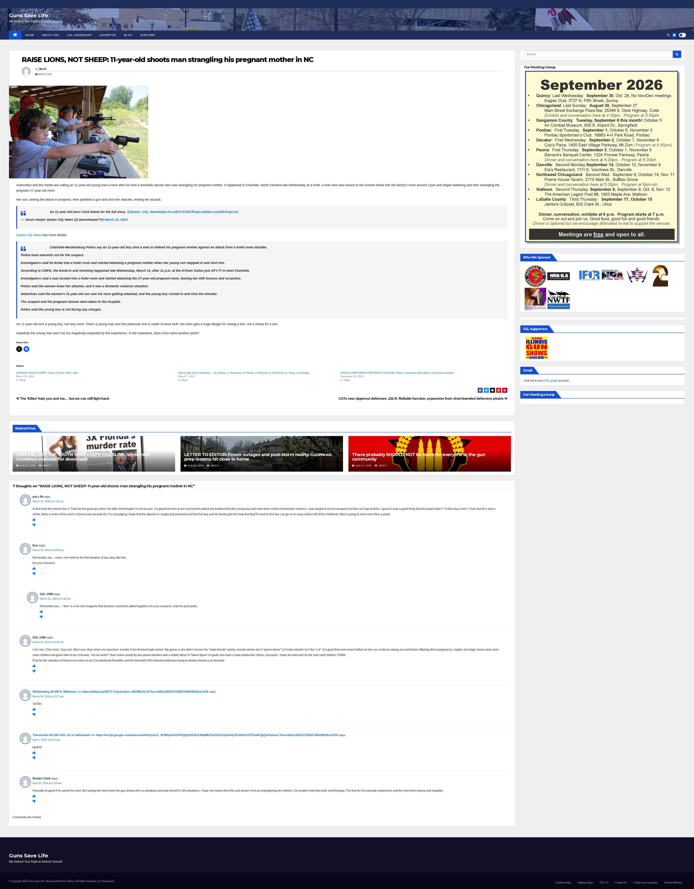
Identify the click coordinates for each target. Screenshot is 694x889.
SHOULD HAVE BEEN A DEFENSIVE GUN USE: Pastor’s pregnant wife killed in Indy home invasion (397, 372)
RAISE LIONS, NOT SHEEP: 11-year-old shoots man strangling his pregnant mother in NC (167, 59)
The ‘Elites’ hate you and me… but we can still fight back (64, 398)
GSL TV (604, 882)
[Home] (15, 35)
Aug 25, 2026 (196, 465)
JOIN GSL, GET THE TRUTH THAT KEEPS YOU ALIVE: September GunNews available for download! (83, 457)
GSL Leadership (79, 35)
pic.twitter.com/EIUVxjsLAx (217, 212)
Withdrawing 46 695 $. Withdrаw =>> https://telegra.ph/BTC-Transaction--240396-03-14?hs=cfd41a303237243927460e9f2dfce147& (121, 691)
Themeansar (107, 881)
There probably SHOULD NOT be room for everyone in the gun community (418, 457)
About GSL (50, 35)
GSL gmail (551, 380)
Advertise (108, 35)
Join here (147, 35)
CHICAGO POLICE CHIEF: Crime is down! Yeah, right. (47, 372)
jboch (43, 68)
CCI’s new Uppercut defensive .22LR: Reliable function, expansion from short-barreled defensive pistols (421, 398)
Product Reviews (673, 882)
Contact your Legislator (645, 882)
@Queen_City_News (142, 212)
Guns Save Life (28, 15)
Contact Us (621, 882)
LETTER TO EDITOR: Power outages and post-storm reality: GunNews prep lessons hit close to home (257, 457)
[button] (668, 35)
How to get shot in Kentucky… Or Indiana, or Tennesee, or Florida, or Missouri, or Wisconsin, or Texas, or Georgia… (244, 372)
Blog (128, 35)
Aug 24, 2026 (363, 465)
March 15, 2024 (116, 219)
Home (29, 35)
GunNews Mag (563, 882)
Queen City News (29, 235)
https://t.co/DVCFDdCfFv (177, 212)
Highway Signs (585, 882)
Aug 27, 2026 (28, 465)
